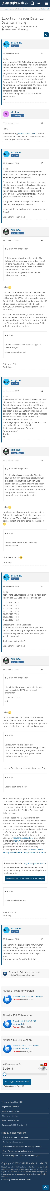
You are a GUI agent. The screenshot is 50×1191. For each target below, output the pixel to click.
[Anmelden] (39, 3)
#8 (42, 669)
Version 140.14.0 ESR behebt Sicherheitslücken (26, 1047)
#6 (42, 460)
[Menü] (46, 3)
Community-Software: (16, 1179)
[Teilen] (46, 34)
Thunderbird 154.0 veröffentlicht (28, 996)
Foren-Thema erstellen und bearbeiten (17, 1151)
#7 (42, 586)
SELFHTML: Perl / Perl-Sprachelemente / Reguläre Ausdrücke (23, 851)
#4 (42, 240)
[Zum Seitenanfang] (45, 1187)
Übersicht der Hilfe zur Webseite (15, 1137)
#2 (42, 123)
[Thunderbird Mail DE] (14, 3)
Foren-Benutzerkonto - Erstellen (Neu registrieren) (22, 1146)
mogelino (9, 26)
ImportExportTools (26, 133)
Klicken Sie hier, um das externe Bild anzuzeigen (25, 878)
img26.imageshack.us (34, 863)
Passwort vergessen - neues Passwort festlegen (21, 1155)
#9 (42, 939)
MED (15, 840)
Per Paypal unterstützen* (17, 1081)
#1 (42, 53)
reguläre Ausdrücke (22, 838)
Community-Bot (16, 972)
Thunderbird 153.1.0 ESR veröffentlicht (24, 1022)
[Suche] (32, 3)
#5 (42, 390)
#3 (42, 163)
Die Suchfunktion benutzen (13, 1142)
